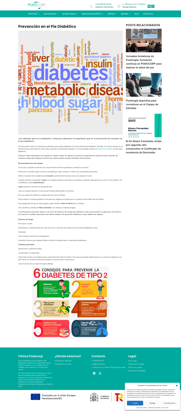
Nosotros (32, 14)
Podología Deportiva (91, 14)
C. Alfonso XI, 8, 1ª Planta (133, 4)
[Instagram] (152, 6)
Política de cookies (141, 407)
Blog (136, 14)
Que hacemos (50, 14)
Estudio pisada (68, 14)
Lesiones (124, 14)
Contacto (148, 14)
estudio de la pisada (105, 149)
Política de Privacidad (154, 407)
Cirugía (110, 14)
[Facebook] (149, 6)
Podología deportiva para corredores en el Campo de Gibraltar (142, 104)
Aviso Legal (165, 407)
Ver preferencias (169, 403)
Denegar (152, 403)
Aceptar (135, 403)
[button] (177, 385)
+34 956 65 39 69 (103, 4)
